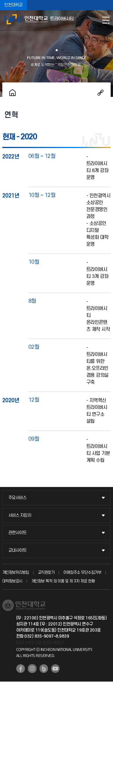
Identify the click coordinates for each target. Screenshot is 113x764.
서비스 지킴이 (19, 515)
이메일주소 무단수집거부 (82, 572)
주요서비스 (17, 497)
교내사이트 (17, 550)
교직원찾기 (46, 572)
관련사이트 (17, 532)
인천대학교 (13, 5)
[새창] (20, 668)
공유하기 (100, 92)
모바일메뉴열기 (106, 20)
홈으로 (12, 92)
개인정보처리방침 (15, 572)
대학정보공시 (12, 581)
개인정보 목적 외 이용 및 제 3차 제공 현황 (63, 581)
